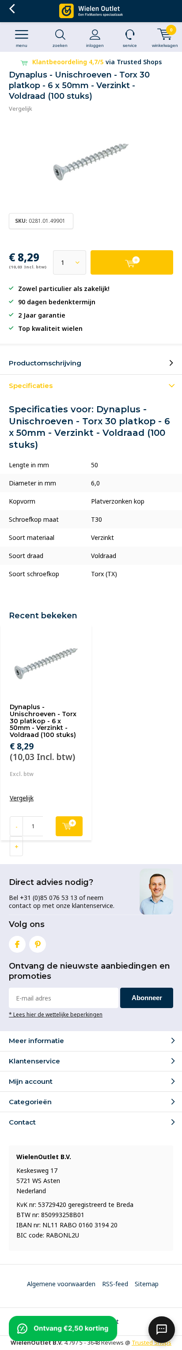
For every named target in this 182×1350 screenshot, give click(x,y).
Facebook (17, 944)
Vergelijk (20, 108)
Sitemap (147, 1284)
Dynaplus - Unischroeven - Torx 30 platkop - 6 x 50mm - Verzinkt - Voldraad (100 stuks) (43, 721)
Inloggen (95, 45)
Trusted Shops (151, 1342)
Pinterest (37, 944)
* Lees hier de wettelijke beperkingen (55, 1014)
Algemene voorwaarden (61, 1284)
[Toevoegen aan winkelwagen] (132, 262)
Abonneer (147, 997)
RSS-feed (115, 1284)
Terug (12, 9)
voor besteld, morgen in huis (97, 62)
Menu (21, 45)
